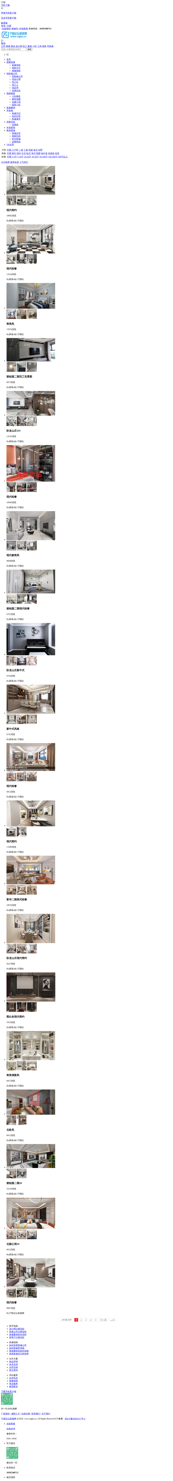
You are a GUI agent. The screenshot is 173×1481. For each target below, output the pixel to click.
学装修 (50, 46)
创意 (57, 153)
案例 (3, 43)
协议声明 (13, 1361)
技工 (25, 46)
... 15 (112, 1320)
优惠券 (15, 125)
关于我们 (46, 1414)
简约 (14, 153)
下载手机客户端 (8, 1391)
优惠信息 (16, 90)
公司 (3, 46)
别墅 (40, 150)
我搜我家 (10, 93)
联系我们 (35, 1414)
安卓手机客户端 (8, 18)
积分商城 (16, 139)
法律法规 (25, 1414)
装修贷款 (16, 65)
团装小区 (16, 105)
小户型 (15, 150)
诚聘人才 (15, 1414)
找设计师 (16, 79)
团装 (44, 46)
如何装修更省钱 (16, 1348)
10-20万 (27, 157)
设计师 (19, 46)
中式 (23, 153)
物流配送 (13, 1386)
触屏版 (4, 23)
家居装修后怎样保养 (19, 1354)
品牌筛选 (16, 142)
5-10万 (20, 157)
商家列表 (16, 136)
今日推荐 (5, 162)
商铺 (8, 46)
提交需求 (13, 1370)
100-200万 (52, 157)
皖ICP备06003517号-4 (75, 1419)
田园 (38, 153)
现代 (19, 153)
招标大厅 (16, 68)
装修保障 (13, 1381)
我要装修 (10, 62)
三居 (26, 150)
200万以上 (63, 157)
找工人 (15, 85)
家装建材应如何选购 (19, 1351)
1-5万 (14, 157)
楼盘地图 (16, 99)
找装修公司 (11, 73)
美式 (33, 153)
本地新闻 (23, 28)
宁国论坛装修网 (8, 1419)
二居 (21, 150)
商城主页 (16, 133)
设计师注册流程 (16, 1329)
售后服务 (13, 1383)
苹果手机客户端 (8, 13)
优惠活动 (10, 122)
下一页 (103, 1320)
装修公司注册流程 (17, 1332)
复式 (35, 150)
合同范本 (13, 1378)
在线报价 (6, 28)
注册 (9, 26)
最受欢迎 (14, 162)
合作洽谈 (13, 1367)
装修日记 (16, 113)
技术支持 (13, 1364)
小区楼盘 (16, 96)
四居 (31, 150)
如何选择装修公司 (17, 1345)
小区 (34, 46)
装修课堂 (16, 119)
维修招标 (16, 71)
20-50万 (35, 157)
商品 (13, 46)
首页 (8, 59)
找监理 (15, 88)
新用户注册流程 (16, 1337)
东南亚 (51, 153)
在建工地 (16, 102)
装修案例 (10, 108)
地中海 (44, 153)
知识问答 (16, 116)
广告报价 (5, 1414)
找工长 (15, 82)
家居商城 (10, 130)
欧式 (28, 153)
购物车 (15, 28)
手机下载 (5, 5)
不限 (9, 150)
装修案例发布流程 (17, 1334)
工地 (39, 46)
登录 (3, 26)
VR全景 (10, 144)
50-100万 (43, 157)
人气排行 (23, 162)
